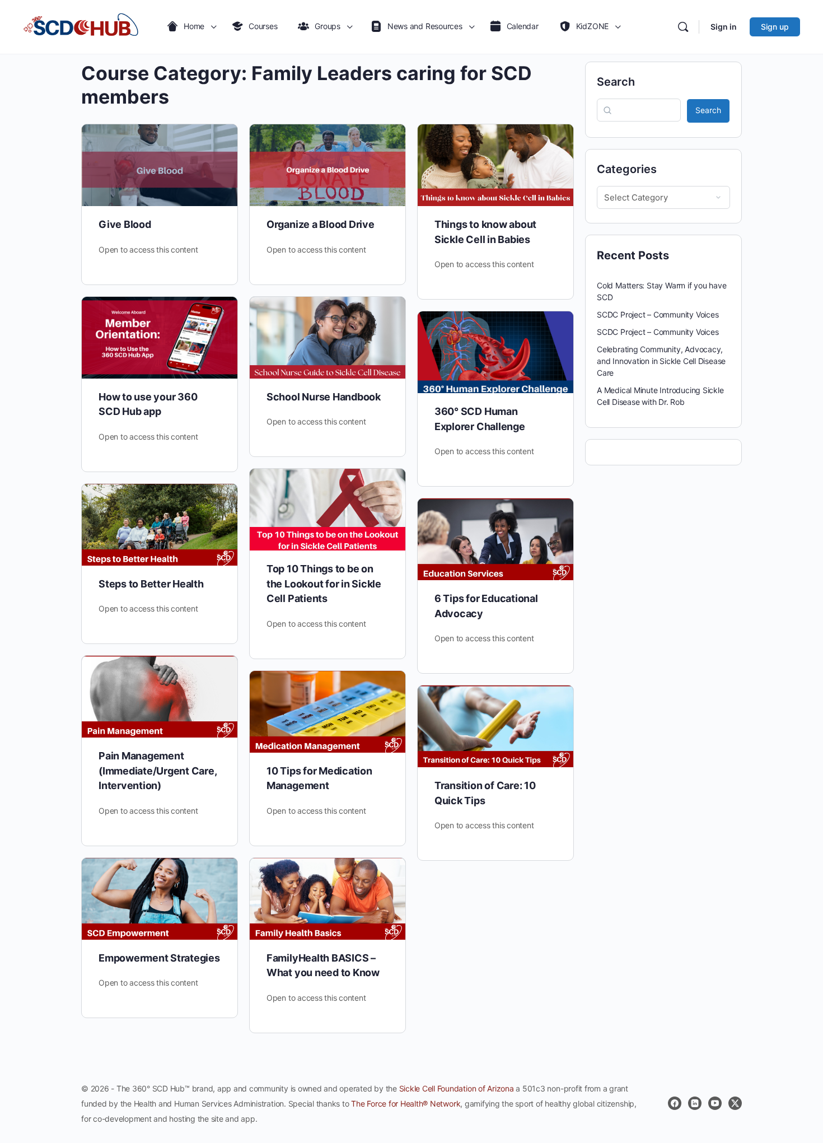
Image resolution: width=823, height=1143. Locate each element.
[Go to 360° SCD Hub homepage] (81, 26)
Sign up (775, 26)
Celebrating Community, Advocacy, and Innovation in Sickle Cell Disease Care (661, 360)
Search (616, 81)
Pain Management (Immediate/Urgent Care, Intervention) (157, 770)
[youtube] (715, 1103)
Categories (627, 169)
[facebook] (674, 1103)
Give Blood (125, 224)
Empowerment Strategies (159, 958)
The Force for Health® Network (405, 1103)
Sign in (723, 26)
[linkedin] (695, 1103)
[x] (735, 1103)
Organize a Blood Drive (320, 224)
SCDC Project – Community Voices (658, 314)
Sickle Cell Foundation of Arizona (456, 1088)
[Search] (683, 27)
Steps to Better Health (151, 584)
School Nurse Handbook (323, 397)
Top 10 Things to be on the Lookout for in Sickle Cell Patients (323, 583)
